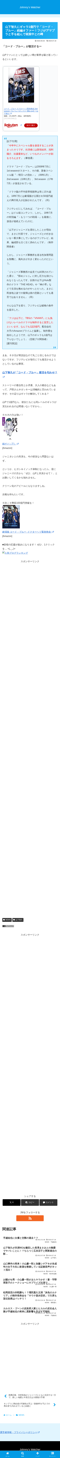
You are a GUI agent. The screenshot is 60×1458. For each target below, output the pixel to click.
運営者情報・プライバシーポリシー (18, 1432)
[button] (30, 1202)
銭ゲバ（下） (9, 444)
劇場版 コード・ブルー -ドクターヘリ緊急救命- (27, 532)
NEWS (8, 920)
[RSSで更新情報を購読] (30, 1218)
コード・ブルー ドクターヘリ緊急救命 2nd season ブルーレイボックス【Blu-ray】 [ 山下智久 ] (21, 111)
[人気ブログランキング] (8, 926)
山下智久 (19, 920)
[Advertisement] (30, 611)
